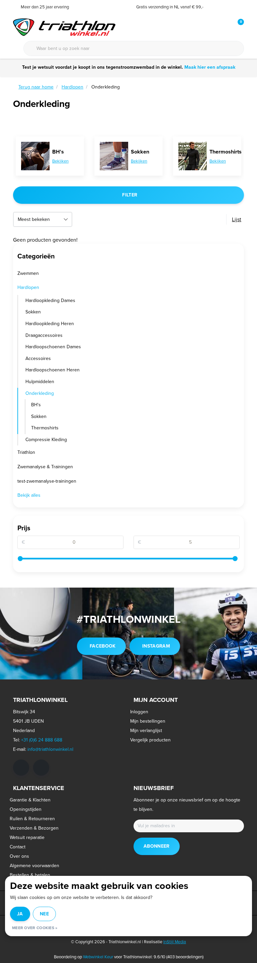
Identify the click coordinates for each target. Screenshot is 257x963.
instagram (156, 646)
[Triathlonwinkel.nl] (64, 27)
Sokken (33, 311)
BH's (36, 404)
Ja (20, 913)
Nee (44, 913)
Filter (129, 194)
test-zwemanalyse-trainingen (46, 481)
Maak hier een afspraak (209, 67)
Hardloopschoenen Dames (53, 346)
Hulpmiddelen (39, 381)
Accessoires (38, 358)
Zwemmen (28, 273)
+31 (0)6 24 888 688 (41, 739)
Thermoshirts (45, 427)
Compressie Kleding (46, 439)
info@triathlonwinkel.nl (50, 749)
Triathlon (26, 452)
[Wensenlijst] (225, 26)
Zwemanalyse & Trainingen (45, 466)
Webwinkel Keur (98, 957)
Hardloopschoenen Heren (52, 369)
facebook (103, 646)
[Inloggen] (212, 26)
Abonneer (157, 846)
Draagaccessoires (44, 335)
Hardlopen (28, 287)
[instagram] (41, 768)
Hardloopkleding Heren (49, 323)
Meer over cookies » (35, 928)
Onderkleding (39, 393)
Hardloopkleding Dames (50, 300)
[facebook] (21, 768)
